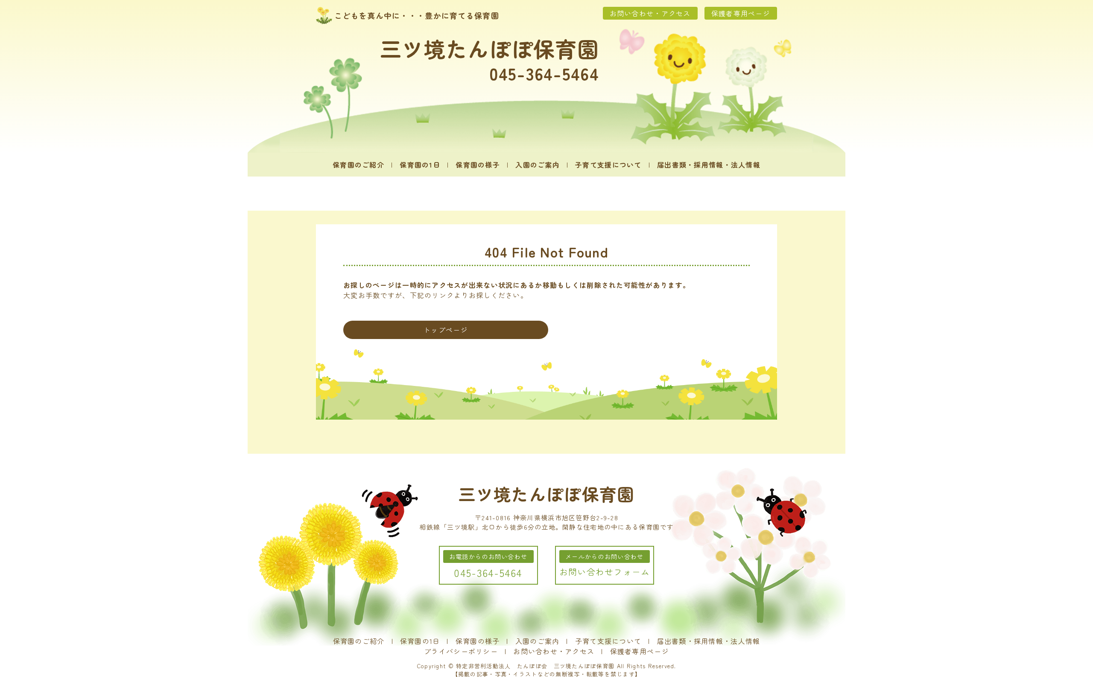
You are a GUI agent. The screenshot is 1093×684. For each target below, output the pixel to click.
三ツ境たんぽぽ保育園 (489, 48)
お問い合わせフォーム (604, 571)
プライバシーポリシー (461, 651)
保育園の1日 (420, 164)
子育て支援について (608, 164)
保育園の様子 (478, 164)
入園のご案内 (537, 164)
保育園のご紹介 (358, 164)
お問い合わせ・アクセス (650, 13)
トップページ (446, 330)
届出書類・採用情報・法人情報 (708, 164)
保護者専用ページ (740, 13)
